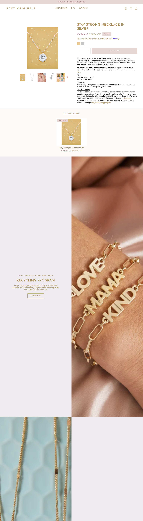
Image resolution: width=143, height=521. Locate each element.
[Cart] (136, 8)
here (79, 72)
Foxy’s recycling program (101, 103)
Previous (18, 47)
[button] (61, 8)
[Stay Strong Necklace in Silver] (71, 131)
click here (127, 98)
